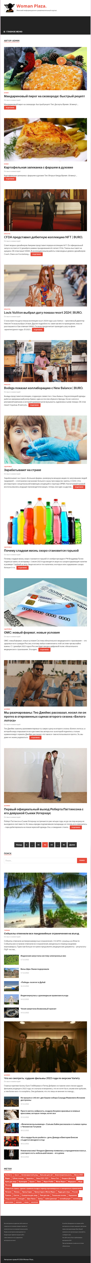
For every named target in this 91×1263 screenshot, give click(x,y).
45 (64, 845)
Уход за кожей (10, 1199)
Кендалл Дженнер (68, 1178)
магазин (19, 1202)
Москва (8, 1185)
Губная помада (18, 1178)
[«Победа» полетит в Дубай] (11, 990)
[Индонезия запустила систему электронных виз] (11, 964)
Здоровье (8, 466)
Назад (19, 845)
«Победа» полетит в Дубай (33, 982)
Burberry (8, 1175)
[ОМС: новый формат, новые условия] (45, 603)
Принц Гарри (27, 1192)
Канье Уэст (55, 1178)
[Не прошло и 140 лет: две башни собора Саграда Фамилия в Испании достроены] (11, 1106)
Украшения (72, 1195)
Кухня (6, 92)
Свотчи (16, 1195)
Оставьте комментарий (12, 100)
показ (26, 1202)
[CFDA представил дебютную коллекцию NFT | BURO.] (45, 211)
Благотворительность (63, 1175)
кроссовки (9, 1202)
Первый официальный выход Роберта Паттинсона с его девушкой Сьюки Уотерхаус (43, 811)
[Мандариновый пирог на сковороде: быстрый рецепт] (45, 69)
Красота (7, 233)
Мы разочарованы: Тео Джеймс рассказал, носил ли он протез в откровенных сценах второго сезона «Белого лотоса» (45, 716)
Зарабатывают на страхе (22, 470)
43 (51, 845)
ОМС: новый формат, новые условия (32, 632)
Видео (7, 1178)
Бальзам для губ (46, 1175)
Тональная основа (59, 1195)
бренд (40, 1199)
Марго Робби (48, 1181)
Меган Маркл (61, 1181)
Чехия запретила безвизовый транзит (38, 1009)
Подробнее (10, 107)
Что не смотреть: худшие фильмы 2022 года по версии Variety (42, 1078)
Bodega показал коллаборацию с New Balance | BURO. (43, 388)
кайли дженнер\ (51, 1199)
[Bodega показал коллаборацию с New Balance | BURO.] (45, 362)
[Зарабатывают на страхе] (45, 441)
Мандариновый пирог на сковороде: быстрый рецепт (44, 96)
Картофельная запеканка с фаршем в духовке (38, 167)
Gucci (17, 1175)
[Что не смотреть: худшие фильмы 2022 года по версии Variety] (45, 1073)
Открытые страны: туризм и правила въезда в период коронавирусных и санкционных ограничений (43, 1188)
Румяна (8, 1195)
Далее (72, 845)
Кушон (32, 1181)
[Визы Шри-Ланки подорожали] (11, 977)
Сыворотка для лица (29, 1195)
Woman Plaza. (31, 6)
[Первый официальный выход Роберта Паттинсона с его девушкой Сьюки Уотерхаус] (45, 776)
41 (38, 845)
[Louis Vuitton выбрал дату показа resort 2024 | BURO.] (45, 286)
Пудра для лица (64, 1192)
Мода (80, 1181)
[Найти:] (45, 860)
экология (34, 1202)
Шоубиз (7, 709)
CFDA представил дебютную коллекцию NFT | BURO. (43, 237)
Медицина (72, 1181)
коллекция (77, 1199)
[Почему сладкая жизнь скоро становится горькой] (45, 521)
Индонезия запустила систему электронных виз (43, 956)
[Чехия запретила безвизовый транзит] (11, 1017)
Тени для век (45, 1195)
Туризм (7, 930)
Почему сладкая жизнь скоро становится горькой (41, 550)
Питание (8, 1192)
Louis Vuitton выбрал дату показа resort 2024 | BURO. (43, 312)
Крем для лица (10, 1181)
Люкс (39, 1181)
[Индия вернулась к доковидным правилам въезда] (11, 1004)
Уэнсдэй (21, 1199)
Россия (75, 1192)
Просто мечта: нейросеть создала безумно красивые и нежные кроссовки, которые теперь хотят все (50, 1112)
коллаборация (65, 1199)
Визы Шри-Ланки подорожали (35, 969)
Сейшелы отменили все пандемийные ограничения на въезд (41, 933)
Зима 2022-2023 (42, 1178)
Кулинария (23, 1181)
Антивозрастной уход (29, 1175)
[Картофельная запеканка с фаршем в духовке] (45, 140)
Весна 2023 (78, 1175)
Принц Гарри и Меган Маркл (44, 1192)
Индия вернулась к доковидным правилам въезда (44, 995)
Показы (17, 1192)
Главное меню (14, 31)
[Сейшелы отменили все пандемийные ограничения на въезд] (45, 928)
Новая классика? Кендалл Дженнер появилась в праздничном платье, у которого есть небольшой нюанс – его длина (53, 1151)
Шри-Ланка (31, 1199)
